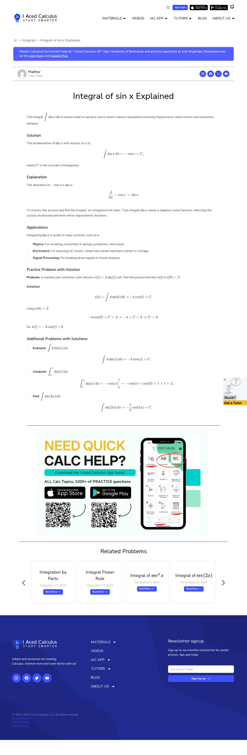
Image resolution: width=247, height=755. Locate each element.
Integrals (29, 40)
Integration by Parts (53, 575)
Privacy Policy (20, 718)
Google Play (59, 56)
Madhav (34, 72)
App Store (36, 56)
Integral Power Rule (100, 575)
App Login (180, 7)
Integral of (147, 575)
